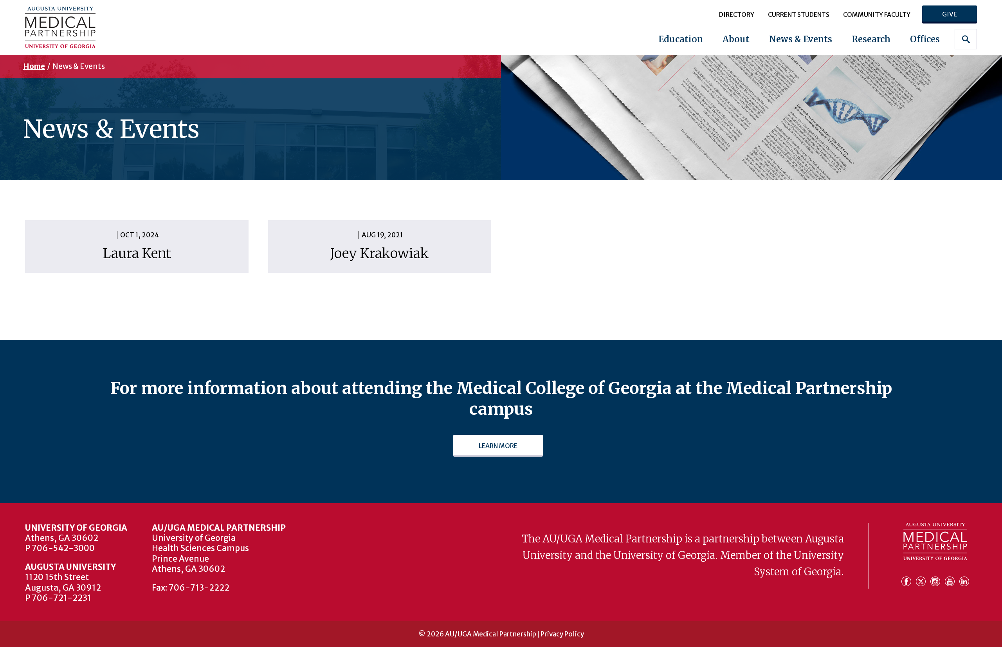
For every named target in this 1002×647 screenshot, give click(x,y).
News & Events (800, 39)
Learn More (498, 446)
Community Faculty (876, 14)
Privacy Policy (562, 634)
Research (871, 39)
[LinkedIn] (964, 580)
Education (680, 39)
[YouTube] (951, 580)
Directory (736, 14)
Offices (925, 39)
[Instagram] (937, 580)
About (736, 39)
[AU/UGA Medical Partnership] (109, 27)
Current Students (798, 14)
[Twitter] (922, 580)
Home (34, 66)
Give (949, 14)
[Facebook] (908, 580)
